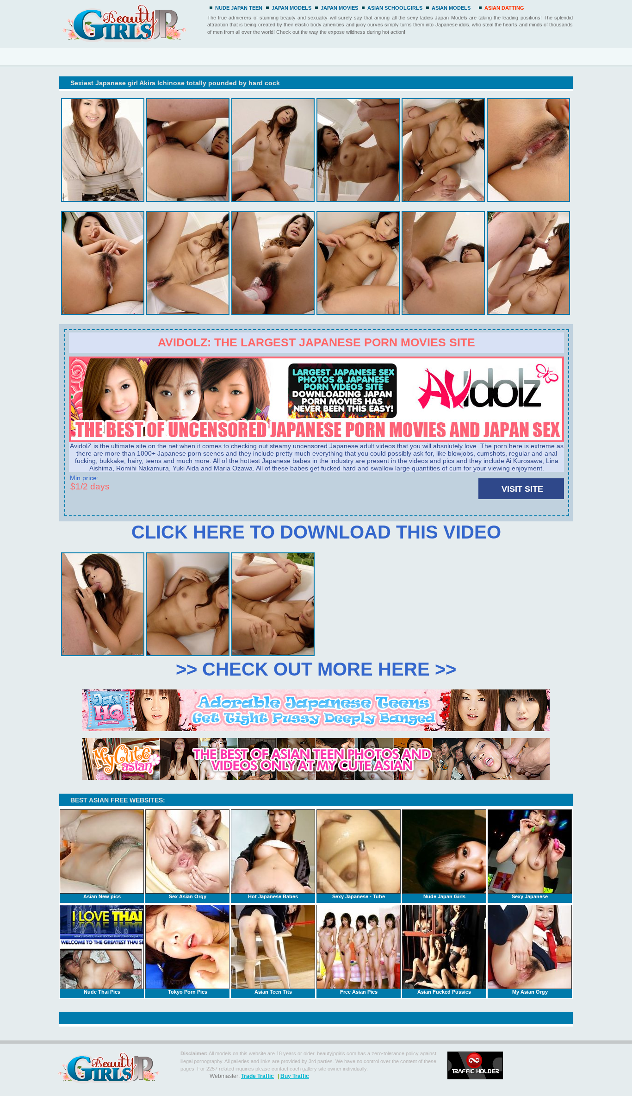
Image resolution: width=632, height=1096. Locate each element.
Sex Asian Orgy (187, 896)
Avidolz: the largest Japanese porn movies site (316, 342)
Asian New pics (102, 896)
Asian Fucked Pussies (444, 992)
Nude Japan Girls (444, 896)
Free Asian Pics (359, 992)
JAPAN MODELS (291, 8)
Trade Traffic (257, 1076)
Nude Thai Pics (102, 992)
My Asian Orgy (530, 992)
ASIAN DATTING (504, 8)
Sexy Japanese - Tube (358, 896)
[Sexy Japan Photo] (131, 22)
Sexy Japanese (530, 896)
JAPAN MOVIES (339, 8)
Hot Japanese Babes (273, 896)
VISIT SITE (522, 489)
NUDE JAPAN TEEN (238, 8)
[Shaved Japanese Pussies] (316, 440)
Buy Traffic (294, 1076)
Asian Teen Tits (273, 992)
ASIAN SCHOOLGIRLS (394, 8)
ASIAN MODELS (451, 8)
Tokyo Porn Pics (187, 992)
